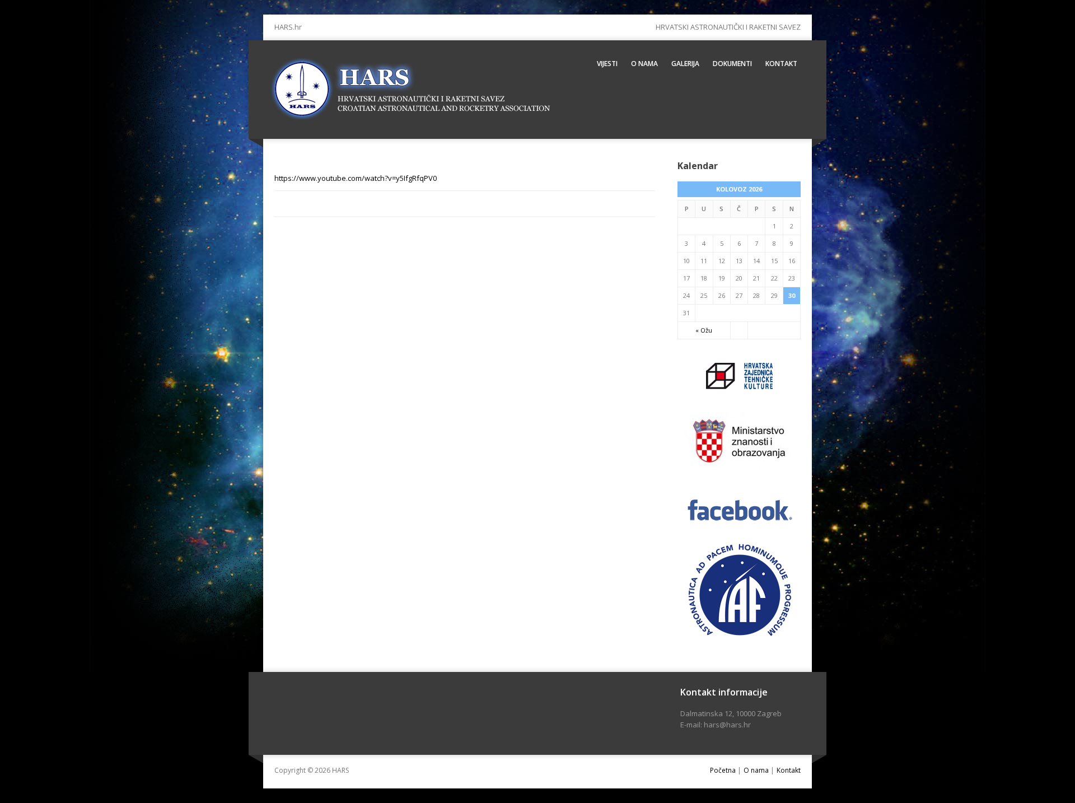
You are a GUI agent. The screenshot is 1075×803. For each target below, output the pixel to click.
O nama (644, 63)
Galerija (685, 63)
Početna (723, 770)
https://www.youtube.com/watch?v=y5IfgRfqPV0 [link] (355, 178)
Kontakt (781, 63)
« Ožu (703, 330)
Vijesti (607, 63)
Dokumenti (732, 63)
